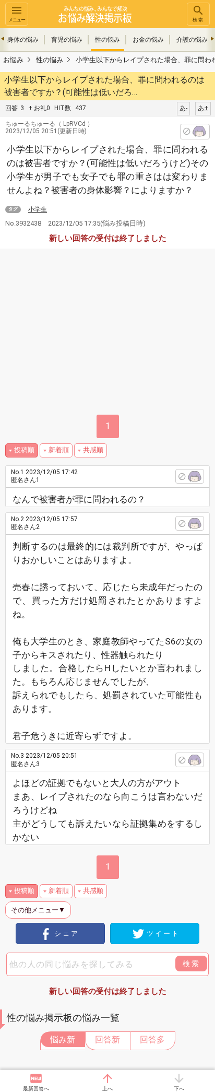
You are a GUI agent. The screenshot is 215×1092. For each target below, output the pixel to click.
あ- (183, 108)
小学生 (37, 209)
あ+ (203, 108)
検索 (198, 19)
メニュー (16, 19)
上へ (107, 1088)
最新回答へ (36, 1088)
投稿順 (24, 450)
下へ (179, 1088)
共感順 (93, 450)
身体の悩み (23, 39)
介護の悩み (192, 39)
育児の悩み (66, 39)
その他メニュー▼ (38, 910)
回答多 (152, 1039)
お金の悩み (148, 39)
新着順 (59, 450)
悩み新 (62, 1039)
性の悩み (107, 39)
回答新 (107, 1039)
